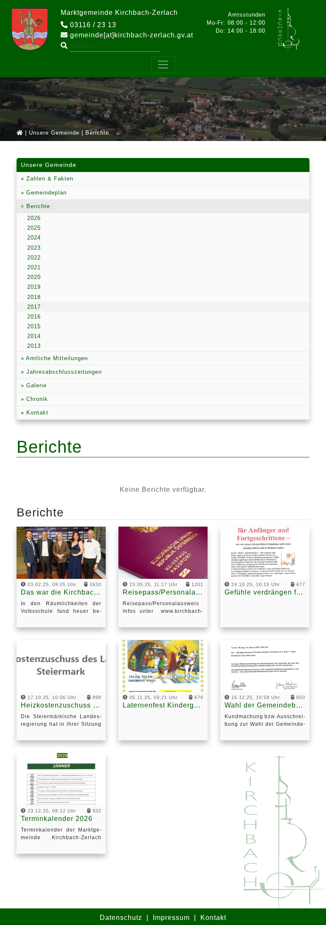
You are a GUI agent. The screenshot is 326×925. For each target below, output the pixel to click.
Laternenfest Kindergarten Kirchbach (185, 705)
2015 (34, 326)
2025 (34, 228)
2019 (34, 287)
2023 (34, 248)
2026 (34, 218)
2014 (34, 336)
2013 (34, 346)
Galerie (35, 385)
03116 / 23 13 (92, 24)
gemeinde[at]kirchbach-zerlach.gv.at (130, 35)
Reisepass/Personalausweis (171, 592)
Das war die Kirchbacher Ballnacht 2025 (89, 592)
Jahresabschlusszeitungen (63, 372)
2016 (34, 316)
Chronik (36, 399)
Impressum (171, 917)
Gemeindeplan (45, 192)
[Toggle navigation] (163, 64)
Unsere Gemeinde (54, 133)
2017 (34, 307)
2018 (34, 297)
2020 (34, 277)
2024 (34, 237)
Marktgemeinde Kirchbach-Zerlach (119, 12)
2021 (34, 267)
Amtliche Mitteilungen (56, 358)
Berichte (37, 206)
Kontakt (36, 412)
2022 (34, 257)
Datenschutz (121, 917)
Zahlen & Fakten (48, 178)
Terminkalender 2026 (57, 818)
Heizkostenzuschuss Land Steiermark (85, 705)
